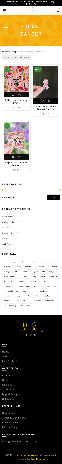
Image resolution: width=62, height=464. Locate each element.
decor (25, 272)
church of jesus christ (47, 267)
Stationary (8, 389)
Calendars (7, 217)
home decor (9, 286)
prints (6, 301)
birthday (23, 262)
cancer (17, 267)
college (7, 272)
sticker (26, 301)
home (43, 281)
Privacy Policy (10, 422)
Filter (53, 197)
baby (13, 262)
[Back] (5, 27)
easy (51, 272)
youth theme (26, 306)
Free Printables (10, 361)
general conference (49, 276)
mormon (7, 296)
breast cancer (46, 262)
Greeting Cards (9, 233)
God (13, 281)
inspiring (37, 286)
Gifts (4, 227)
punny (16, 301)
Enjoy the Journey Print (16, 101)
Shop (14, 52)
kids (47, 286)
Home (7, 52)
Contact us (8, 413)
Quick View (19, 94)
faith (25, 276)
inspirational (24, 286)
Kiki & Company (24, 455)
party (18, 296)
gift (5, 281)
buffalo (7, 267)
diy (43, 272)
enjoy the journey (11, 276)
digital (35, 272)
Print (38, 296)
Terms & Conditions (14, 417)
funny (34, 276)
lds (55, 286)
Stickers (6, 238)
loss (24, 291)
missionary (43, 291)
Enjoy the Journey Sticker (16, 164)
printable (48, 296)
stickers (37, 301)
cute (16, 272)
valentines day (10, 306)
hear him (32, 281)
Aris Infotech (38, 459)
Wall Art (6, 244)
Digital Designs (9, 222)
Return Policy (9, 427)
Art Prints (7, 375)
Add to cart (13, 94)
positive (28, 296)
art (5, 262)
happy (21, 281)
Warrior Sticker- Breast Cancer (45, 107)
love (32, 291)
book (33, 262)
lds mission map (11, 291)
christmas (29, 267)
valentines (49, 301)
